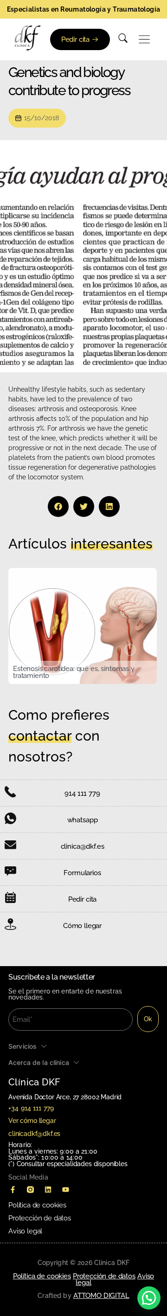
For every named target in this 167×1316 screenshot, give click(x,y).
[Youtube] (65, 1190)
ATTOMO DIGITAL (101, 1295)
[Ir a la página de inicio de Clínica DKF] (28, 38)
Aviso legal (25, 1231)
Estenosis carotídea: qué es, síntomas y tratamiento (74, 672)
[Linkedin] (48, 1190)
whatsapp (82, 820)
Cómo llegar (82, 926)
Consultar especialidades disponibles (72, 1164)
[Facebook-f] (12, 1190)
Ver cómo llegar (32, 1120)
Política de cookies (37, 1205)
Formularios (82, 873)
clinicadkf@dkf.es (34, 1133)
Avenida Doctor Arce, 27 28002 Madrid (65, 1097)
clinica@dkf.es (82, 846)
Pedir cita (82, 899)
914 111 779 (82, 793)
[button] (145, 39)
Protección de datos (39, 1218)
